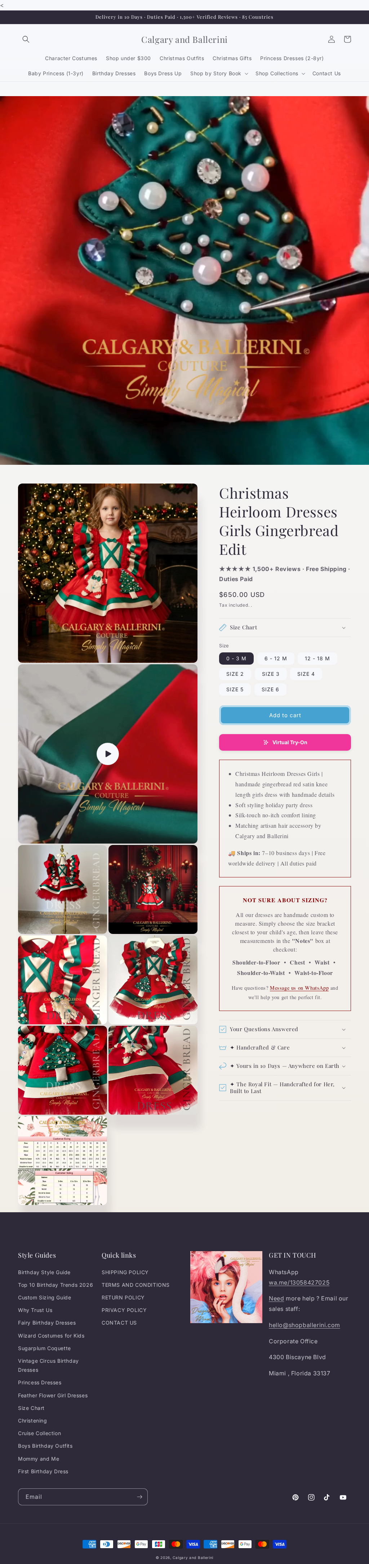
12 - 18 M (317, 658)
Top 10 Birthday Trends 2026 (55, 1285)
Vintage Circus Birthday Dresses (48, 1365)
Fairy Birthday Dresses (47, 1323)
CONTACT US (119, 1323)
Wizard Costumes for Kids (51, 1335)
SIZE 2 (235, 674)
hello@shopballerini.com (304, 1325)
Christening (32, 1420)
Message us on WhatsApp (299, 987)
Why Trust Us (35, 1310)
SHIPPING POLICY (125, 1272)
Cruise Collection (39, 1433)
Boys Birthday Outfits (45, 1446)
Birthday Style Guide (44, 1272)
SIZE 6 (270, 689)
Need (276, 1298)
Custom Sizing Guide (44, 1297)
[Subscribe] (139, 1496)
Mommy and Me (38, 1459)
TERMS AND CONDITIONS (136, 1285)
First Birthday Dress (43, 1471)
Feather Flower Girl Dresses (53, 1395)
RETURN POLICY (123, 1297)
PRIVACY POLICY (124, 1310)
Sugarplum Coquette (44, 1348)
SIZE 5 (235, 689)
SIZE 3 (271, 674)
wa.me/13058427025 (299, 1282)
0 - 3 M (236, 658)
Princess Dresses (40, 1382)
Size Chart (31, 1408)
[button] (26, 39)
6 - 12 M (275, 658)
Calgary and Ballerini (193, 1557)
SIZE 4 (306, 674)
